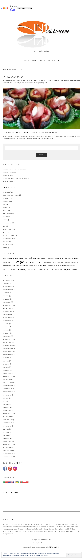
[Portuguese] (22, 482)
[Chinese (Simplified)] (6, 482)
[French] (14, 482)
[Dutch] (9, 482)
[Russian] (24, 482)
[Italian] (19, 482)
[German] (17, 482)
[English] (11, 482)
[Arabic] (4, 482)
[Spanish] (27, 482)
